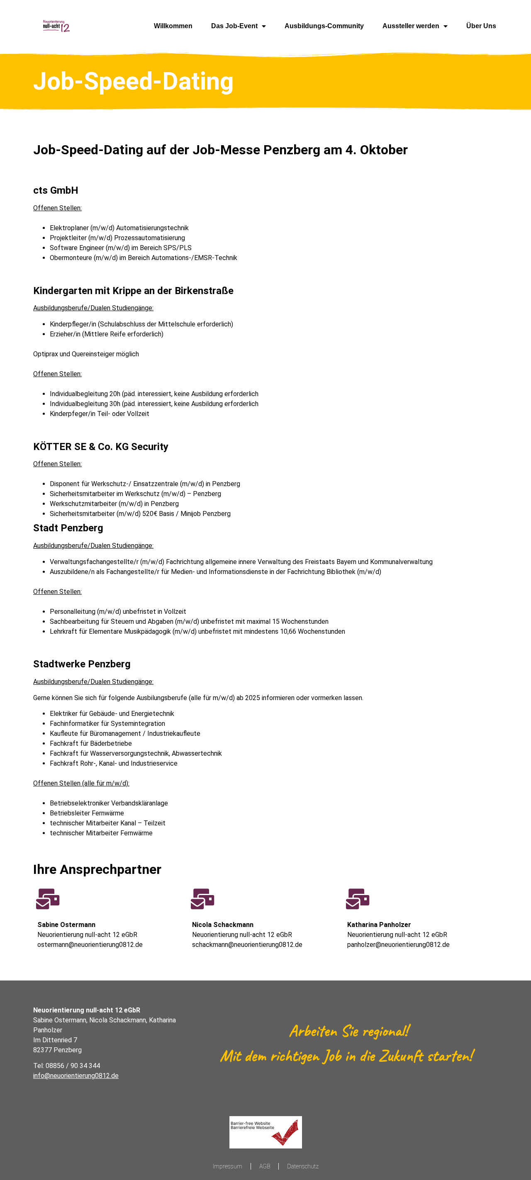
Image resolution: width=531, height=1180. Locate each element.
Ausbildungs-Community (324, 25)
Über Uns (481, 25)
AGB (264, 1166)
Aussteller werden (410, 25)
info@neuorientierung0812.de (76, 1076)
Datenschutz (303, 1166)
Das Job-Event (234, 25)
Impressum (227, 1166)
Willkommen (173, 25)
